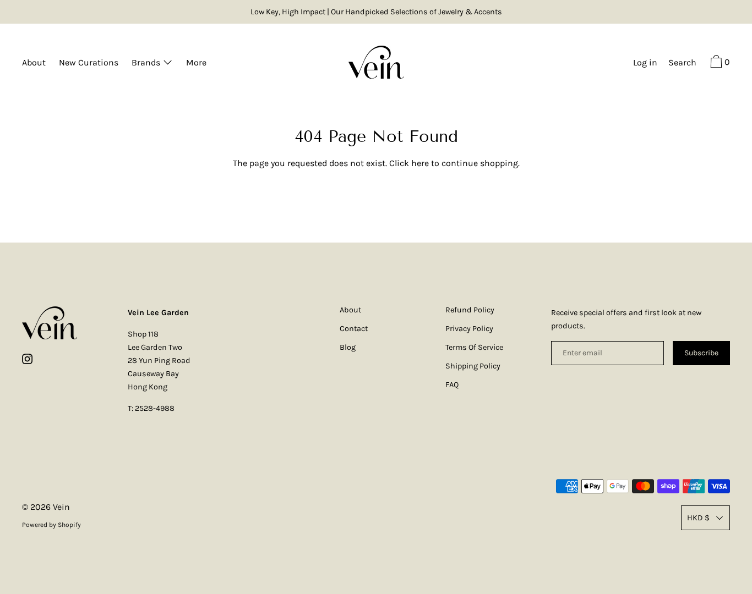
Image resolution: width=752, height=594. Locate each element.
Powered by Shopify (51, 525)
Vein (61, 507)
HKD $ (698, 517)
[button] (682, 64)
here (420, 163)
